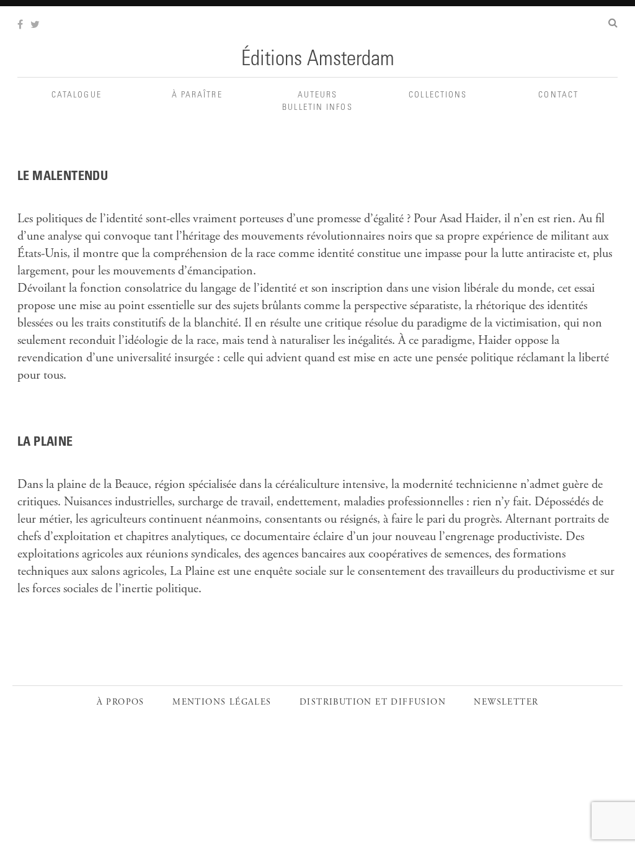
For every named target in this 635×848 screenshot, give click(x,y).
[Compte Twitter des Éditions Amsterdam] (36, 25)
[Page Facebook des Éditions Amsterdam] (21, 25)
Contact (558, 95)
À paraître (197, 95)
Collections (438, 95)
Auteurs (318, 95)
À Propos (120, 702)
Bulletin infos (317, 108)
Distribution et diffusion (373, 702)
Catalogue (76, 95)
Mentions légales (221, 702)
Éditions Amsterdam (317, 60)
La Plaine (45, 443)
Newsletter (506, 702)
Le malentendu (62, 177)
